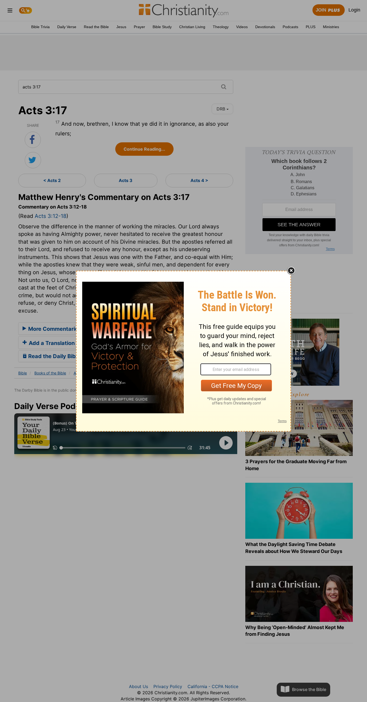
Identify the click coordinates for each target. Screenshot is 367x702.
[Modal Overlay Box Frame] (183, 351)
